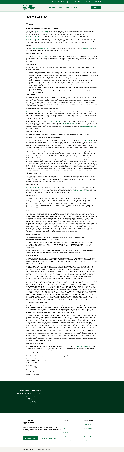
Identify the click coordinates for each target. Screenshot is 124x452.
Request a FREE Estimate (48, 438)
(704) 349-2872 (31, 396)
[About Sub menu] (71, 7)
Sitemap (86, 440)
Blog (75, 7)
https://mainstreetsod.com (41, 31)
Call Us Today (31, 438)
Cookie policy (87, 432)
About (68, 7)
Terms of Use (87, 424)
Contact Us (96, 7)
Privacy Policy (87, 49)
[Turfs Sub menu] (63, 7)
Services (52, 7)
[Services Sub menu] (55, 7)
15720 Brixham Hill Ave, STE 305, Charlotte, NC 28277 (31, 393)
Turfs (60, 7)
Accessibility (87, 436)
